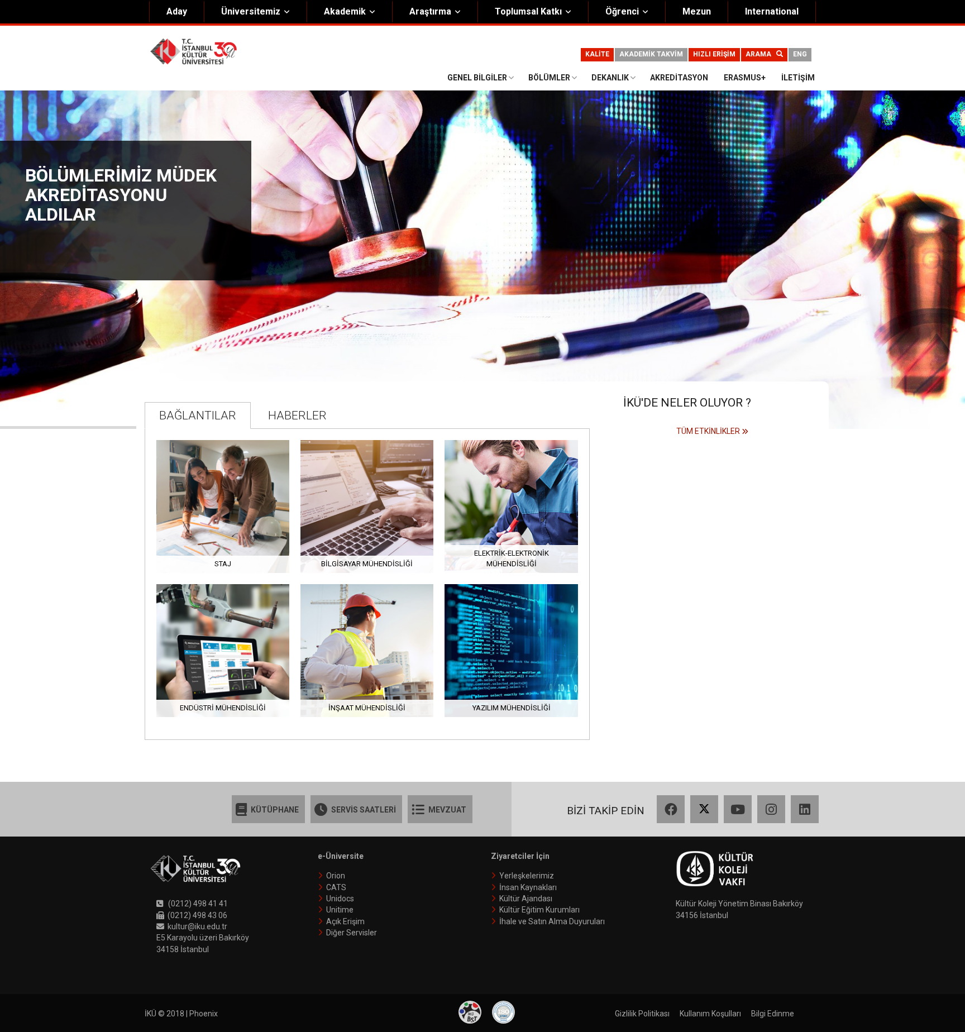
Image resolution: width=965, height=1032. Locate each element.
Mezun (696, 11)
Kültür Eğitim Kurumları (539, 909)
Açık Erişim (345, 921)
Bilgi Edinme (772, 1013)
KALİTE (597, 54)
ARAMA (761, 54)
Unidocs (340, 898)
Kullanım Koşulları (710, 1013)
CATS (336, 887)
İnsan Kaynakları (528, 887)
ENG (800, 54)
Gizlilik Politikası (642, 1013)
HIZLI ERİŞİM (714, 54)
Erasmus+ (745, 77)
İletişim (798, 77)
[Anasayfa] (193, 51)
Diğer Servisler (351, 932)
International (772, 11)
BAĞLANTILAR (197, 415)
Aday (176, 11)
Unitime (339, 909)
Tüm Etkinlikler (708, 431)
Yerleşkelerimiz (526, 875)
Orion (335, 875)
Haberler (297, 415)
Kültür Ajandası (525, 898)
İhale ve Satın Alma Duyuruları (552, 921)
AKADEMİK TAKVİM (651, 54)
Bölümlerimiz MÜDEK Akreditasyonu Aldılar (121, 195)
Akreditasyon (679, 77)
